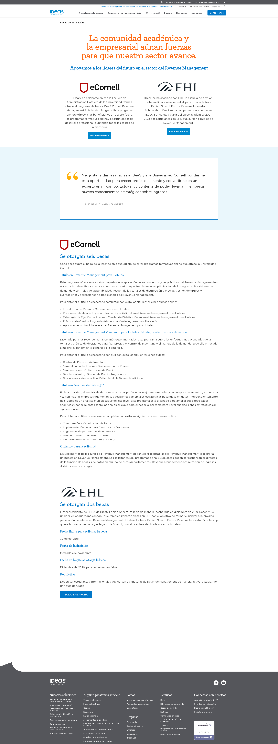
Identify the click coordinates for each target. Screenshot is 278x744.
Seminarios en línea (169, 716)
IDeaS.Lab (132, 738)
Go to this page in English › (206, 2)
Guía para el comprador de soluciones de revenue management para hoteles (135, 7)
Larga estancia (90, 716)
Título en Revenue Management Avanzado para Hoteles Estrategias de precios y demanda (123, 332)
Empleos (131, 730)
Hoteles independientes (95, 737)
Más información (99, 135)
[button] (216, 682)
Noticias (164, 712)
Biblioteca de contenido (172, 704)
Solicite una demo (203, 712)
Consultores (132, 708)
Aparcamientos (57, 724)
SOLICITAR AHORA (76, 594)
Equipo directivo (135, 726)
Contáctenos (217, 13)
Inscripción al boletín (204, 708)
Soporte (216, 6)
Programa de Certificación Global (173, 730)
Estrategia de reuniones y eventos (62, 710)
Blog (162, 700)
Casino (86, 708)
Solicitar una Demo (199, 6)
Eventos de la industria (205, 704)
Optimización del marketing (63, 720)
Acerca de (132, 722)
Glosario (164, 725)
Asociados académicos (138, 704)
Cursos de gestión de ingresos (170, 720)
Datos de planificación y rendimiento (61, 715)
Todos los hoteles (92, 700)
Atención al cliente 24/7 (206, 700)
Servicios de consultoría (61, 733)
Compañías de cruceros (95, 733)
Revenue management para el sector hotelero (61, 700)
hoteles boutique (91, 704)
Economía (88, 712)
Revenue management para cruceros (61, 728)
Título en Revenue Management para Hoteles (92, 275)
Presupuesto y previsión (61, 705)
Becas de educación (170, 735)
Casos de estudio (169, 708)
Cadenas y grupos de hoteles (97, 741)
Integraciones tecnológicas (140, 700)
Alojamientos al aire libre (95, 720)
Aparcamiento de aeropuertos (98, 729)
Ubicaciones (133, 734)
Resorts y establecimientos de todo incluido (101, 724)
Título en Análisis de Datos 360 (82, 385)
